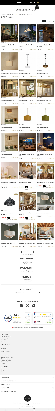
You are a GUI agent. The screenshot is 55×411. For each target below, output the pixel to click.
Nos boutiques (3, 348)
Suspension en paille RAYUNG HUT (25, 183)
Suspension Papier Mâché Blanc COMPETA (8, 183)
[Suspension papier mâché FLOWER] (45, 33)
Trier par (48, 21)
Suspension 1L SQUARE (7, 100)
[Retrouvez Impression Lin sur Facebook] (27, 305)
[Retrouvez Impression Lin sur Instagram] (21, 305)
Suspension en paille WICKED (25, 213)
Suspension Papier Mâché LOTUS (44, 155)
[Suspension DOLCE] (9, 115)
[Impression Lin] (27, 8)
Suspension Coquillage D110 (45, 243)
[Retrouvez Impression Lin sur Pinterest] (34, 305)
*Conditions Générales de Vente (7, 357)
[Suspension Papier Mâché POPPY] (9, 33)
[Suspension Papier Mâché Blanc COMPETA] (9, 170)
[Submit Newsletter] (39, 293)
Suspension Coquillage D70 (27, 243)
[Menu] (2, 8)
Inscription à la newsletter (5, 351)
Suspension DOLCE (6, 127)
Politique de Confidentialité (6, 360)
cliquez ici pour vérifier (38, 327)
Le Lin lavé (3, 369)
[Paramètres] (52, 8)
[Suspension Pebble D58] (9, 231)
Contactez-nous (4, 349)
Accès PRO (3, 341)
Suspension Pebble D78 (44, 213)
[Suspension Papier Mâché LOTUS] (45, 142)
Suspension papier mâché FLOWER (44, 45)
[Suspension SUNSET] (27, 61)
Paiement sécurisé (4, 361)
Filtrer (44, 21)
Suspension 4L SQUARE (26, 100)
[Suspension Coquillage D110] (45, 231)
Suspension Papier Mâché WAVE (26, 155)
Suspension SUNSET (25, 73)
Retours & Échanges (5, 338)
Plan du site (3, 363)
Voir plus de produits (27, 252)
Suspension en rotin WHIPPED (7, 213)
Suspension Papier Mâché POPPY (8, 45)
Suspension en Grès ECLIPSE (9, 73)
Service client (3, 339)
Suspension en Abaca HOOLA (45, 182)
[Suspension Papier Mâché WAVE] (27, 142)
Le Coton (2, 370)
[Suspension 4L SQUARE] (27, 88)
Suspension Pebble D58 (8, 243)
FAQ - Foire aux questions (5, 336)
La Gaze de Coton (4, 372)
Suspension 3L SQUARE (44, 100)
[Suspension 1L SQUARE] (9, 88)
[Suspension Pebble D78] (45, 201)
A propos (2, 346)
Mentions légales (4, 358)
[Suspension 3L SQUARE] (45, 88)
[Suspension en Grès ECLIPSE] (9, 61)
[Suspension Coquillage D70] (27, 231)
